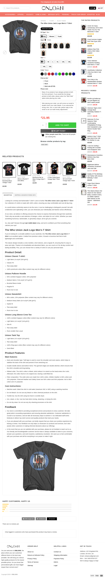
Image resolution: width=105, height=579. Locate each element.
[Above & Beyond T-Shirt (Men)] (24, 168)
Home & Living (41, 14)
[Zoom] (5, 52)
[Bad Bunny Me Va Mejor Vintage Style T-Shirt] (39, 168)
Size (42, 57)
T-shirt (51, 21)
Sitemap (30, 565)
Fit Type (43, 32)
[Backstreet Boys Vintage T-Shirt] (9, 169)
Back (46, 83)
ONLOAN (18, 550)
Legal (55, 565)
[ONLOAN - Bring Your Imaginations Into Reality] (52, 8)
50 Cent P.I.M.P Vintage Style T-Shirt (69, 179)
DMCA (56, 562)
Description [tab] (8, 195)
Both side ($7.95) (50, 86)
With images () (29, 518)
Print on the (44, 78)
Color (43, 70)
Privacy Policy (32, 558)
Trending (65, 14)
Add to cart (62, 125)
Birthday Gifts (54, 14)
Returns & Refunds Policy (35, 555)
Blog (98, 14)
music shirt (44, 144)
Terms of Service (32, 562)
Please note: (44, 89)
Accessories (10, 14)
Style (43, 40)
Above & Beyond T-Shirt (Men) (23, 179)
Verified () (42, 518)
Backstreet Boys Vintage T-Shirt (7, 181)
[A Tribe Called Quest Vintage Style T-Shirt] (54, 168)
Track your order (78, 14)
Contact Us (57, 552)
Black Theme (61, 21)
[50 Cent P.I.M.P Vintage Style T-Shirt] (69, 168)
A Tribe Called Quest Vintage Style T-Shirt (54, 178)
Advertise (91, 14)
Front (46, 81)
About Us (30, 552)
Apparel (20, 14)
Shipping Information (60, 555)
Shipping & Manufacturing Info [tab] (25, 195)
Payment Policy (59, 558)
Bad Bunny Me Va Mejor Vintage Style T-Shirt (39, 179)
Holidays (29, 14)
